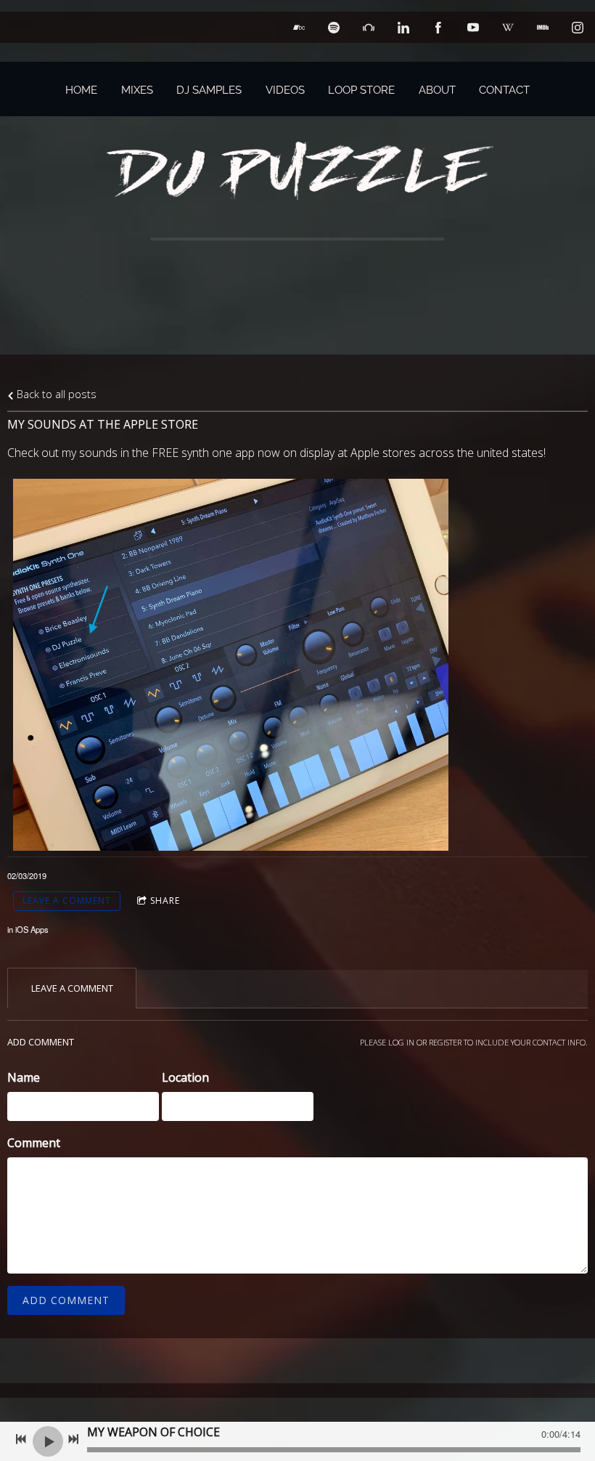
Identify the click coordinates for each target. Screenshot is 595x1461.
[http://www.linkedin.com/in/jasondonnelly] (403, 27)
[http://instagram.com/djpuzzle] (577, 27)
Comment (33, 1143)
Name (23, 1077)
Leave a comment (66, 900)
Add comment (66, 1300)
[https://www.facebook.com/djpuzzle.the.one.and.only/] (438, 27)
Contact (504, 90)
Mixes (137, 90)
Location (185, 1077)
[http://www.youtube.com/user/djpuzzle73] (473, 27)
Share (165, 900)
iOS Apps (32, 929)
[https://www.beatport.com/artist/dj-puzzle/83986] (368, 27)
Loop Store (361, 90)
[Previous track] (21, 1439)
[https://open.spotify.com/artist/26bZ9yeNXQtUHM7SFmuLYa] (334, 27)
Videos (285, 90)
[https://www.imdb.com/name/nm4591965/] (543, 27)
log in (401, 1042)
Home (81, 90)
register (445, 1042)
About (437, 90)
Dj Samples (209, 90)
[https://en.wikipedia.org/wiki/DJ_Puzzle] (508, 27)
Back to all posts (55, 394)
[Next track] (73, 1439)
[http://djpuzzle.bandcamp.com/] (299, 27)
